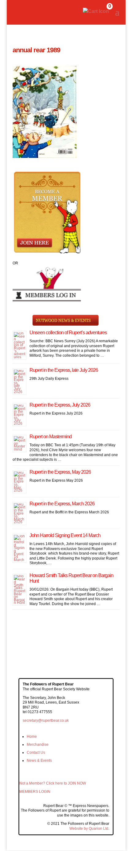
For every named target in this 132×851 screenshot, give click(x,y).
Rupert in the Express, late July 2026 (63, 370)
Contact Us (36, 752)
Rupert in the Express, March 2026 (62, 503)
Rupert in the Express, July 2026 (59, 404)
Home (32, 736)
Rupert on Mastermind (50, 436)
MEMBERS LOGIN (34, 791)
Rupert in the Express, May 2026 (60, 472)
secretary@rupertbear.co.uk (46, 720)
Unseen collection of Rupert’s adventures (68, 332)
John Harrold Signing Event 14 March (64, 535)
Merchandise (38, 744)
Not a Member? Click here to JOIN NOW (52, 783)
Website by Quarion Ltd (88, 828)
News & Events (39, 760)
